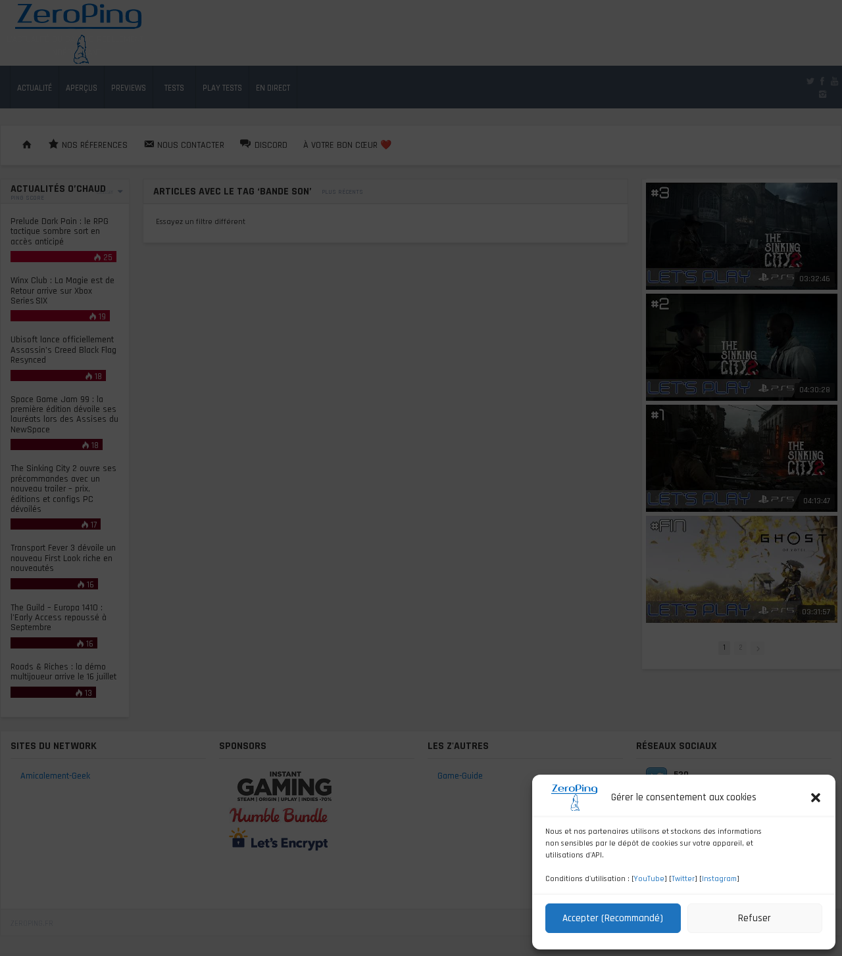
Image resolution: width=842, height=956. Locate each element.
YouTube (649, 879)
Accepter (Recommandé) (612, 918)
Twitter (683, 879)
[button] (815, 797)
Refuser (754, 918)
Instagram (719, 879)
